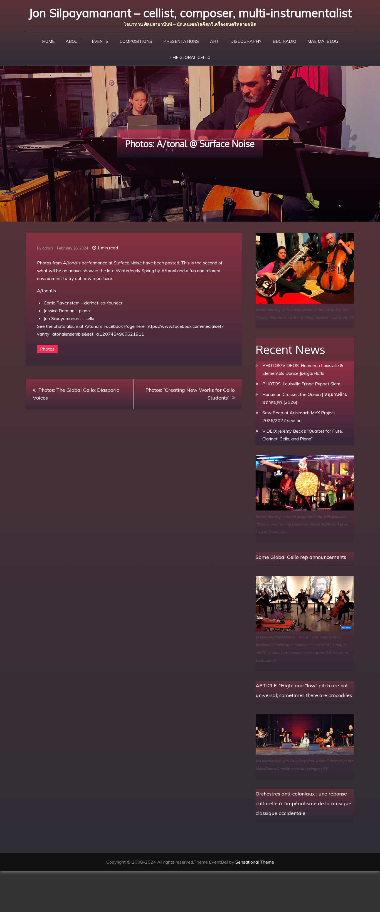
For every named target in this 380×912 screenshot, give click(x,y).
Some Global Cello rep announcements (301, 557)
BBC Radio (284, 41)
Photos (47, 349)
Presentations (181, 41)
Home (48, 41)
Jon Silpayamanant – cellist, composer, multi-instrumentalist (190, 13)
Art (214, 41)
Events (100, 41)
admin (47, 248)
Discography (245, 41)
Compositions (136, 41)
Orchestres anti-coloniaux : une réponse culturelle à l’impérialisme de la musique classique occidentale (303, 803)
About (73, 41)
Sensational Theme (254, 862)
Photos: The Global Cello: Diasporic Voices (76, 394)
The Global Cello (190, 57)
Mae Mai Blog (322, 41)
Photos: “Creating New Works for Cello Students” (190, 394)
